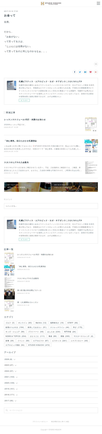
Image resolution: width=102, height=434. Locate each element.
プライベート (36, 331)
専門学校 (70, 331)
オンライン (25, 323)
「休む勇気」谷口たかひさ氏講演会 (20, 140)
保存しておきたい (37, 327)
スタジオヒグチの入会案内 (16, 162)
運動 (65, 336)
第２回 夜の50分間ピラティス (29, 290)
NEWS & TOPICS (16, 336)
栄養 (10, 340)
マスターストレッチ (83, 336)
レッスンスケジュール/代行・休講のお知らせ (25, 119)
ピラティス (59, 340)
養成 (53, 336)
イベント (23, 340)
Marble (41, 323)
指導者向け (57, 323)
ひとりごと (37, 336)
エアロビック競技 (15, 345)
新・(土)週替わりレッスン (27, 302)
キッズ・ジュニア (15, 331)
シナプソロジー (79, 340)
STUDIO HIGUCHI (39, 345)
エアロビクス (41, 340)
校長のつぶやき (15, 327)
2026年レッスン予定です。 (15, 124)
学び (77, 327)
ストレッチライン (59, 327)
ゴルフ (10, 323)
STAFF (73, 323)
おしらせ (53, 331)
